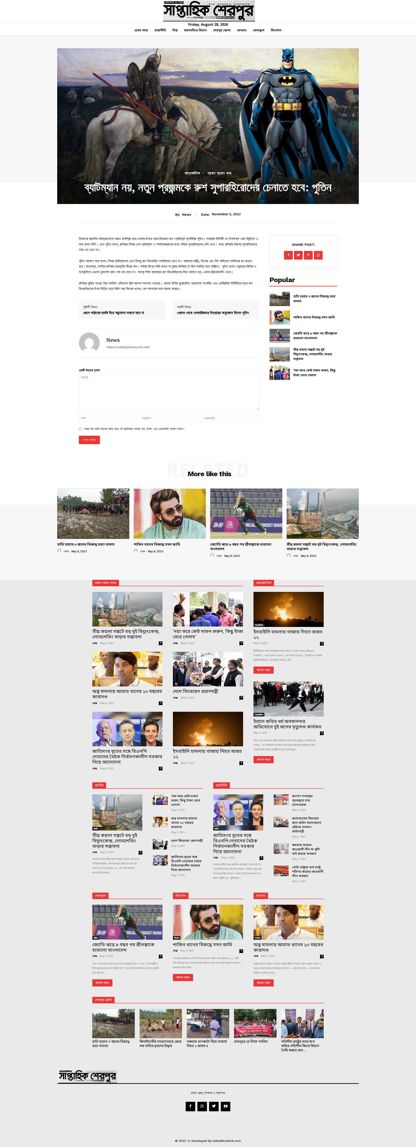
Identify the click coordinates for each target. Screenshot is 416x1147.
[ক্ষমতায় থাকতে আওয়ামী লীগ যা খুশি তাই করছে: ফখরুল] (281, 848)
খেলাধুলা (100, 896)
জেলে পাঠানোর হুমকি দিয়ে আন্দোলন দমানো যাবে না (113, 312)
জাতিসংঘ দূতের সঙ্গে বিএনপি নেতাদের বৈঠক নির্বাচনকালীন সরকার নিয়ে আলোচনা (127, 757)
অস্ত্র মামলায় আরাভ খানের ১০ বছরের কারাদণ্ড (127, 694)
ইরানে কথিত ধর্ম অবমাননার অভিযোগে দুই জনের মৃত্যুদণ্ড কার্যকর (287, 724)
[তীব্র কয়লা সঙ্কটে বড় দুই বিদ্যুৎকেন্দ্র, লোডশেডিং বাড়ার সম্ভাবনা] (280, 354)
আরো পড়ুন (263, 670)
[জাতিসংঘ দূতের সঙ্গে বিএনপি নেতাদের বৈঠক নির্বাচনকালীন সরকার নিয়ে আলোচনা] (127, 729)
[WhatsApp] (318, 255)
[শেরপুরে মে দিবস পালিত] (255, 1023)
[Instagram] (202, 1106)
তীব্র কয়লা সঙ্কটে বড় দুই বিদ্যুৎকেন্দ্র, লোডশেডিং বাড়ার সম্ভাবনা (312, 354)
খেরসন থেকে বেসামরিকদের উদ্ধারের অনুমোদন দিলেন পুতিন (213, 312)
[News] (89, 343)
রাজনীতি (221, 786)
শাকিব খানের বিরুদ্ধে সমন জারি (314, 318)
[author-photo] (60, 551)
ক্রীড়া (96, 937)
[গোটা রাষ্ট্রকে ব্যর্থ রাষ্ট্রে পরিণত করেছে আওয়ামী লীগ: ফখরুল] (281, 871)
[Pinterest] (308, 255)
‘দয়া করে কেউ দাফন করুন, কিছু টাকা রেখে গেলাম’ (208, 634)
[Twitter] (298, 255)
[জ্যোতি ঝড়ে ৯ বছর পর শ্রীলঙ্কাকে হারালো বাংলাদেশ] (280, 336)
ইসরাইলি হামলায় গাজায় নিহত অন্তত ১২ (207, 754)
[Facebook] (288, 255)
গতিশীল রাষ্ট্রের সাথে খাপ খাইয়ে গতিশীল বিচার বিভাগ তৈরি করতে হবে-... (300, 1046)
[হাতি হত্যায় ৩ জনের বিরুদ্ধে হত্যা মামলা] (280, 299)
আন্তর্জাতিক (192, 173)
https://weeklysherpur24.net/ (128, 347)
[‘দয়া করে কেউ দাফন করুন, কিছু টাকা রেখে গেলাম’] (280, 373)
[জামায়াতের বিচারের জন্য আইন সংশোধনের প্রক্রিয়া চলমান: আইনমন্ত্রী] (281, 822)
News (186, 215)
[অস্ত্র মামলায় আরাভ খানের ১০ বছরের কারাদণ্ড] (127, 669)
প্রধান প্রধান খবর (220, 173)
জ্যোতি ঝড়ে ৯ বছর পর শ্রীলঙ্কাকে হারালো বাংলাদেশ (240, 547)
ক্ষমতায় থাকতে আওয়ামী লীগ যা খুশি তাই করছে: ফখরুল (306, 849)
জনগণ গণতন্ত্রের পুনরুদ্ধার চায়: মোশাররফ (302, 800)
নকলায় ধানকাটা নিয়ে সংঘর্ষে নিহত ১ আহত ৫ (207, 1044)
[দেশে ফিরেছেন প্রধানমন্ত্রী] (208, 669)
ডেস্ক (65, 551)
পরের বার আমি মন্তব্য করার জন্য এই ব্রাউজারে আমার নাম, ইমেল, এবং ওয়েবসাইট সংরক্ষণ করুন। (134, 429)
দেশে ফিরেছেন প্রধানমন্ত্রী (195, 692)
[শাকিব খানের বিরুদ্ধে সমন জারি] (280, 317)
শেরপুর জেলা (103, 1000)
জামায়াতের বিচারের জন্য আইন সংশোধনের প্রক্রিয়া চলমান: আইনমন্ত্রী (306, 825)
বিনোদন (181, 896)
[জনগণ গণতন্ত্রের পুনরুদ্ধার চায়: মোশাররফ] (281, 799)
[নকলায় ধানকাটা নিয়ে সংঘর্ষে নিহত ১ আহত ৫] (208, 1023)
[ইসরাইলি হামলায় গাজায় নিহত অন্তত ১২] (208, 729)
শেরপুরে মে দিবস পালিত (251, 1042)
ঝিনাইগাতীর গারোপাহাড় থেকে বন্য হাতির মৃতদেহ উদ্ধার (160, 1044)
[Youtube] (225, 1106)
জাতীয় (99, 786)
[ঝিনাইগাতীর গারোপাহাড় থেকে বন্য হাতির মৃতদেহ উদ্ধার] (161, 1023)
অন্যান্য (260, 896)
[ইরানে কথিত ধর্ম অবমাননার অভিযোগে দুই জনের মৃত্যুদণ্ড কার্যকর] (289, 698)
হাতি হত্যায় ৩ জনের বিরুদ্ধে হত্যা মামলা (86, 544)
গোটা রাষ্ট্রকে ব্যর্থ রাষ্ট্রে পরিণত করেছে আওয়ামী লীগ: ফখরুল (307, 872)
